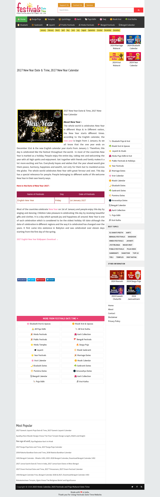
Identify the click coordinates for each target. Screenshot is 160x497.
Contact (111, 313)
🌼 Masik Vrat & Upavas (82, 323)
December (116, 30)
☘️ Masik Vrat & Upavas (119, 146)
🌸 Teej (103, 19)
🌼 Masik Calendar (82, 360)
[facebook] (137, 487)
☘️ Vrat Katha (131, 19)
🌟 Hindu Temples (39, 344)
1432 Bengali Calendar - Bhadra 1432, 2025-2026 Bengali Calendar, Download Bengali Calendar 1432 (55, 458)
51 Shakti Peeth (116, 232)
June (73, 30)
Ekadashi (132, 236)
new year (68, 140)
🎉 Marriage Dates (82, 355)
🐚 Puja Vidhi (90, 19)
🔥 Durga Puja (82, 344)
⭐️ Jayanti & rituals (117, 151)
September (91, 30)
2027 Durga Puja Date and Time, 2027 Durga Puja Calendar (39, 447)
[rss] (141, 487)
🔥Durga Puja (35, 19)
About (110, 309)
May (68, 30)
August (84, 30)
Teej (111, 256)
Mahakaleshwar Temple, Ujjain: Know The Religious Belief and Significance (46, 480)
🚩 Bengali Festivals (106, 25)
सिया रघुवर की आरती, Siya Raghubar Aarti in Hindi (34, 441)
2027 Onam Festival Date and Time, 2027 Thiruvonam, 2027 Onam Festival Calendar (49, 469)
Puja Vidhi (131, 248)
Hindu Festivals (116, 240)
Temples (120, 256)
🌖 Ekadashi (22, 25)
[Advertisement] (61, 49)
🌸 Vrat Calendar (38, 360)
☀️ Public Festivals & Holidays (122, 160)
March (58, 30)
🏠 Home (21, 19)
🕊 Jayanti (50, 25)
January (43, 30)
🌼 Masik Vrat (115, 19)
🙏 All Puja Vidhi (39, 329)
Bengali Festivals (117, 236)
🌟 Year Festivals (38, 355)
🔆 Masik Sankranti (82, 350)
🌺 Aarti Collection (82, 334)
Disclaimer (112, 317)
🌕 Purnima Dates (39, 371)
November (107, 30)
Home (110, 305)
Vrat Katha (131, 256)
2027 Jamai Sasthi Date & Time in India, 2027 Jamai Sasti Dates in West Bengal (47, 463)
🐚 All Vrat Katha (82, 329)
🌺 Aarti (77, 19)
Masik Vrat (127, 244)
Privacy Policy (114, 321)
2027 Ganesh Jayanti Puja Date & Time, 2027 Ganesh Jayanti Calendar (43, 430)
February (50, 30)
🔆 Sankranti (37, 25)
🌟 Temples (50, 19)
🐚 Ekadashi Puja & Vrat (119, 141)
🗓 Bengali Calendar (127, 25)
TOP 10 (135, 252)
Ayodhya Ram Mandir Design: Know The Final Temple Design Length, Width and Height (50, 436)
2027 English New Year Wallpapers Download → (37, 239)
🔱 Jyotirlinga (65, 19)
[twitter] (132, 487)
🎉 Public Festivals (67, 25)
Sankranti (114, 252)
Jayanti (129, 240)
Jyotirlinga (114, 244)
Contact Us (77, 5)
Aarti (128, 232)
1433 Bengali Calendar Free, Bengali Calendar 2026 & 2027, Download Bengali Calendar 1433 (52, 475)
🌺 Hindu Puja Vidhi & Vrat (120, 155)
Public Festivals (116, 248)
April (63, 30)
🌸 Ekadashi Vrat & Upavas (39, 323)
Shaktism (125, 252)
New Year (53, 209)
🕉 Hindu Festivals (86, 25)
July (78, 30)
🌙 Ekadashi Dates (38, 365)
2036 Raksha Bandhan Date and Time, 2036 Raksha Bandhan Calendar (43, 452)
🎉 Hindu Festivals (38, 334)
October (99, 30)
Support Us (64, 5)
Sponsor (89, 5)
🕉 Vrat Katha (82, 381)
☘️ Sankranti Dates (82, 365)
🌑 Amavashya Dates (82, 371)
